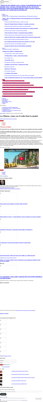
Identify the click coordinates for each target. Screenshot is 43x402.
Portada (3, 14)
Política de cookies (24, 400)
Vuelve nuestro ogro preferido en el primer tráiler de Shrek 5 (16, 83)
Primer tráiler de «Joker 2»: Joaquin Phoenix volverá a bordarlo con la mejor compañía (22, 87)
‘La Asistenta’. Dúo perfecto (10, 73)
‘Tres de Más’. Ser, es (9, 60)
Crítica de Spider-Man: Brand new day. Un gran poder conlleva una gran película (23, 77)
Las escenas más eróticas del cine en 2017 (18, 380)
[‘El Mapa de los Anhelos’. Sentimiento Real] (10, 49)
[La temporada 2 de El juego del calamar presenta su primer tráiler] (14, 93)
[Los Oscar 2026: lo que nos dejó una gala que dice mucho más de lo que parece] (3, 345)
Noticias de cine (5, 15)
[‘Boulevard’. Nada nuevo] (9, 66)
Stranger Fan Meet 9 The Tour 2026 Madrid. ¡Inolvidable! (17, 46)
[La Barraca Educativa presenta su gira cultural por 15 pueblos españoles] (17, 26)
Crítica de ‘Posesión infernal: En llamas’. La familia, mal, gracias (19, 24)
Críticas (3, 48)
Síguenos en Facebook (4, 313)
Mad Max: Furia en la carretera (7, 187)
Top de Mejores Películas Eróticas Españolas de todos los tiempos (23, 377)
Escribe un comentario (13, 118)
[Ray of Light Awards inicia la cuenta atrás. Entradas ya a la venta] (16, 39)
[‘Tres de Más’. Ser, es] (8, 57)
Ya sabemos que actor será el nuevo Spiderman (10, 188)
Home (1, 113)
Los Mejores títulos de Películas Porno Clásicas (19, 371)
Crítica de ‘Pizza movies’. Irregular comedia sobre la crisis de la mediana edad (22, 37)
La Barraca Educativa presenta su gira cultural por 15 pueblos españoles (21, 28)
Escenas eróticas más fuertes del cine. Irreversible (20, 374)
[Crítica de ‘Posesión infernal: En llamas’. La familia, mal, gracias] (16, 21)
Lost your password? (6, 366)
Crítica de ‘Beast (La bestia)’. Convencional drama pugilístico (18, 32)
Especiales (4, 98)
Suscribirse (3, 394)
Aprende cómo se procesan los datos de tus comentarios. (25, 310)
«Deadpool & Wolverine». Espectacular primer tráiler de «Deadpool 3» (18, 91)
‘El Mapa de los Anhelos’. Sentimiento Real (12, 51)
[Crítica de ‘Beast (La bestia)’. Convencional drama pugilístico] (15, 30)
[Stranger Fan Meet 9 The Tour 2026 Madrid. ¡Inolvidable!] (15, 43)
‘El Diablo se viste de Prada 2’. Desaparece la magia (16, 64)
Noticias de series (5, 99)
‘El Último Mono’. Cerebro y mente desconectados (15, 55)
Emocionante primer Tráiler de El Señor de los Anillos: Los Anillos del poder (17, 255)
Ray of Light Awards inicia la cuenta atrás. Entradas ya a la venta (19, 41)
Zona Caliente (4, 100)
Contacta (3, 103)
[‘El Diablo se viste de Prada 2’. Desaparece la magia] (14, 62)
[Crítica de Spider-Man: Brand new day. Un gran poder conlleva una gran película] (19, 75)
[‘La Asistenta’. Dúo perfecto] (9, 71)
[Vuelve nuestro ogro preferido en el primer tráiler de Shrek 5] (13, 80)
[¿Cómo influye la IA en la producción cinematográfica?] (3, 328)
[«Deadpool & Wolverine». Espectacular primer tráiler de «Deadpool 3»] (15, 89)
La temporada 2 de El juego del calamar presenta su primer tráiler (17, 96)
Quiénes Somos (5, 102)
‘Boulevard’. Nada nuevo (10, 68)
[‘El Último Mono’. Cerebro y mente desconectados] (13, 53)
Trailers (3, 79)
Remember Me (7, 364)
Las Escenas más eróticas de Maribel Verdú (19, 383)
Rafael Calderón (3, 118)
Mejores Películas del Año (6, 101)
